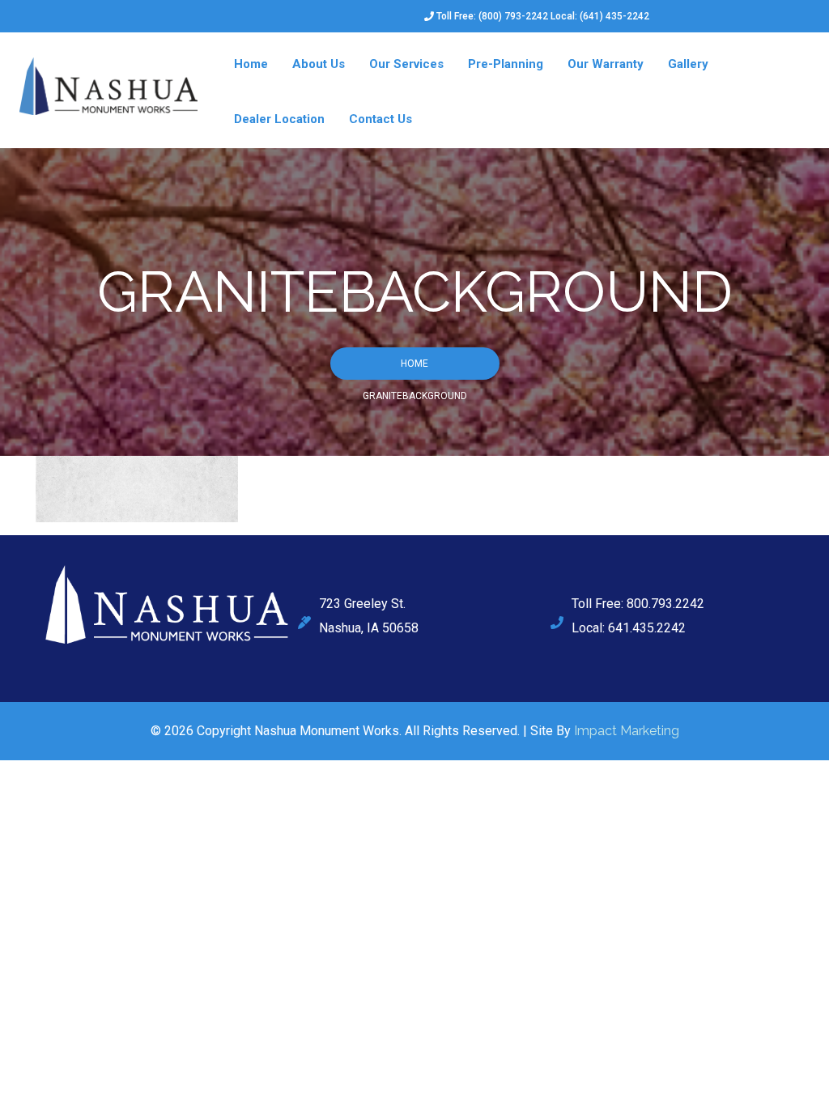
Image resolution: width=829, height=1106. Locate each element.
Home (251, 64)
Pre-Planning (505, 64)
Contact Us (380, 119)
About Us (318, 64)
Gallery (688, 64)
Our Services (406, 64)
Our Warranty (606, 64)
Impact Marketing (626, 730)
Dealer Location (279, 119)
